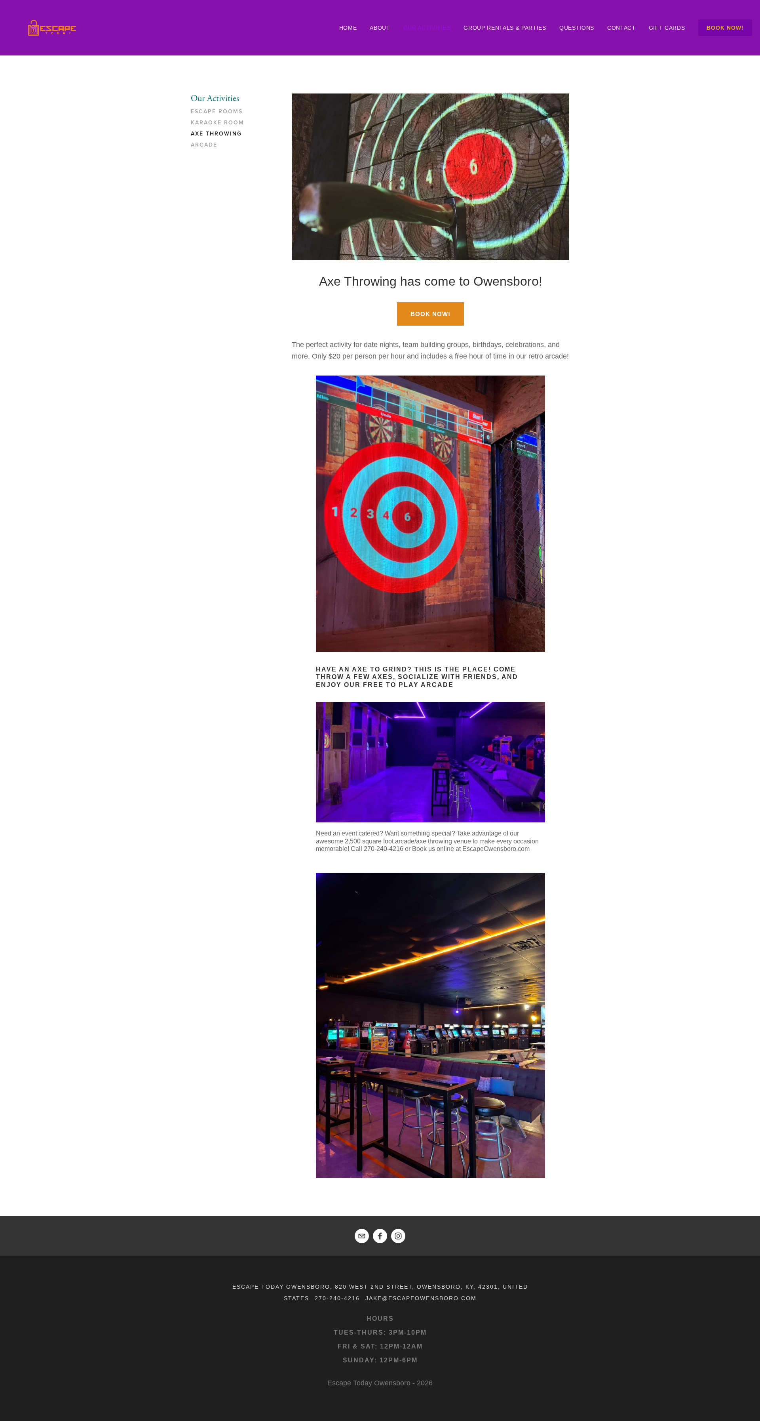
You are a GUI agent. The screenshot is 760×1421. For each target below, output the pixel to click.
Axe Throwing (216, 133)
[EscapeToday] (398, 1236)
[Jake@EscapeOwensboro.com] (362, 1236)
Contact (621, 28)
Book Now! (725, 28)
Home (348, 28)
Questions (576, 28)
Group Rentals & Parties (505, 28)
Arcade (204, 145)
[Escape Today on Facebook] (380, 1236)
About (380, 28)
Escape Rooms (217, 111)
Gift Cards (667, 28)
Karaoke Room (217, 122)
